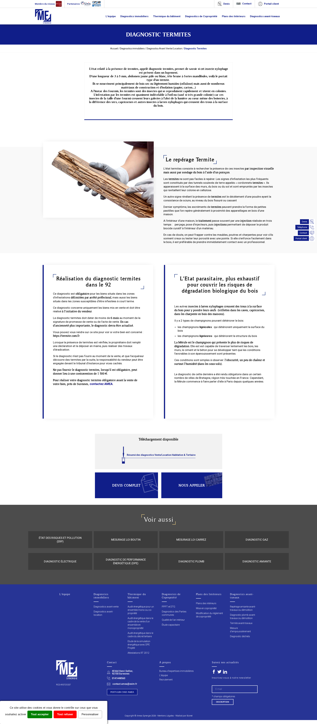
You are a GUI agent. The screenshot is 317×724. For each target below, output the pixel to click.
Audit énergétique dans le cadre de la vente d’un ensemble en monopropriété (140, 623)
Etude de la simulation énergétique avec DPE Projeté (139, 644)
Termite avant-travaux (241, 623)
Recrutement (166, 679)
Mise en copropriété (206, 608)
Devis (304, 221)
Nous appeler (192, 485)
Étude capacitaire (171, 624)
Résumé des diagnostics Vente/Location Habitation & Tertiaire (161, 455)
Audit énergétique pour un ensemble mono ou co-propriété (141, 610)
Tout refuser (65, 714)
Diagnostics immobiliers (134, 16)
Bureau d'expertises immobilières (176, 671)
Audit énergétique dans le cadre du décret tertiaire (140, 635)
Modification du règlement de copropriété (209, 615)
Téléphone (302, 227)
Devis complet (126, 485)
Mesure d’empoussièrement (240, 630)
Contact (303, 233)
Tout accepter (40, 714)
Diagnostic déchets (240, 636)
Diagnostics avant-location (103, 613)
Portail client (301, 238)
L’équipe (111, 16)
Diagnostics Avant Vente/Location (164, 48)
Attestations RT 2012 (138, 653)
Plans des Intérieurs (233, 16)
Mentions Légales (166, 715)
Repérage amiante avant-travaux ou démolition (243, 608)
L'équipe (163, 675)
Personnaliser (90, 714)
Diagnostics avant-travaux (265, 16)
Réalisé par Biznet (184, 715)
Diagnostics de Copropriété (201, 16)
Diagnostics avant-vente (106, 606)
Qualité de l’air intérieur (173, 620)
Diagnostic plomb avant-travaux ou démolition (242, 617)
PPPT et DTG (168, 606)
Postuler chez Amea (122, 692)
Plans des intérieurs (206, 603)
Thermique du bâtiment (166, 16)
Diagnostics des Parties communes (174, 613)
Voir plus (60, 547)
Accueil (114, 48)
